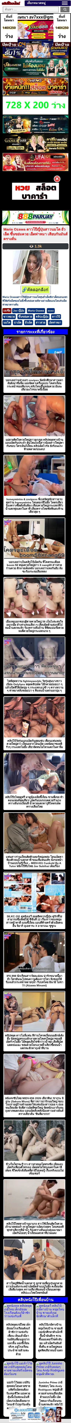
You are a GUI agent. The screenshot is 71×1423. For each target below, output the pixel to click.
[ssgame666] (35, 75)
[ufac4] (35, 56)
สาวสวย (40, 322)
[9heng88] (35, 94)
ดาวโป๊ (56, 316)
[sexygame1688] (35, 151)
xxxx (51, 310)
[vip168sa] (35, 132)
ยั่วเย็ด (28, 322)
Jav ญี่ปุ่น (18, 310)
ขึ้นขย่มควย (25, 316)
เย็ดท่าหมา (55, 322)
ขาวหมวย (9, 316)
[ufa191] (35, 170)
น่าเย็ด (17, 322)
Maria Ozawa (36, 310)
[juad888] (35, 37)
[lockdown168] (32, 1421)
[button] (65, 3)
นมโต (6, 322)
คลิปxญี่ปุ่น (42, 316)
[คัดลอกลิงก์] (35, 290)
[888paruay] (35, 191)
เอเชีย (6, 310)
